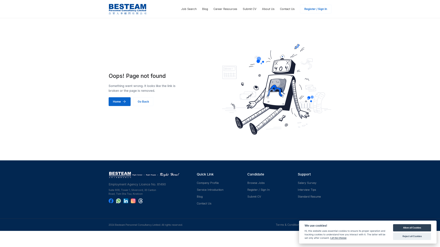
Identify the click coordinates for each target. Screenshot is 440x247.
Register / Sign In (315, 9)
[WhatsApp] (118, 200)
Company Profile (208, 183)
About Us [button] (268, 9)
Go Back (143, 101)
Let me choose (338, 238)
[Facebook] (111, 200)
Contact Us (287, 9)
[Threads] (140, 200)
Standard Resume (309, 196)
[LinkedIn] (125, 200)
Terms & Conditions (289, 224)
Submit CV (249, 9)
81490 (161, 184)
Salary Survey (307, 183)
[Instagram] (133, 200)
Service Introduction (210, 189)
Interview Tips (307, 189)
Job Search (189, 9)
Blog (200, 196)
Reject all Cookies (412, 236)
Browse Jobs (256, 183)
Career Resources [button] (225, 9)
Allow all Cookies (412, 227)
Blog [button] (205, 9)
